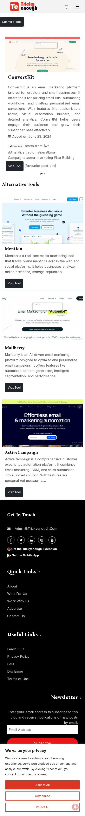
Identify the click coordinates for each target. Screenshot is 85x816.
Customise (42, 796)
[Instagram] (41, 540)
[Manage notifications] (75, 807)
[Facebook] (10, 540)
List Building (65, 158)
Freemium (17, 146)
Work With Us (18, 601)
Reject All (42, 807)
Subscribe (42, 743)
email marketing (40, 158)
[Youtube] (52, 540)
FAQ (10, 664)
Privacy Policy (18, 656)
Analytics (17, 152)
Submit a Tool (11, 22)
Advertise (14, 608)
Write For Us (17, 594)
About (12, 586)
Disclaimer (15, 671)
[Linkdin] (31, 540)
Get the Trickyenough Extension (34, 549)
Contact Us (16, 616)
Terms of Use (18, 679)
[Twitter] (21, 540)
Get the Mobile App (25, 555)
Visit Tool (14, 166)
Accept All (42, 785)
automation (36, 152)
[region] (42, 780)
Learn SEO (15, 649)
